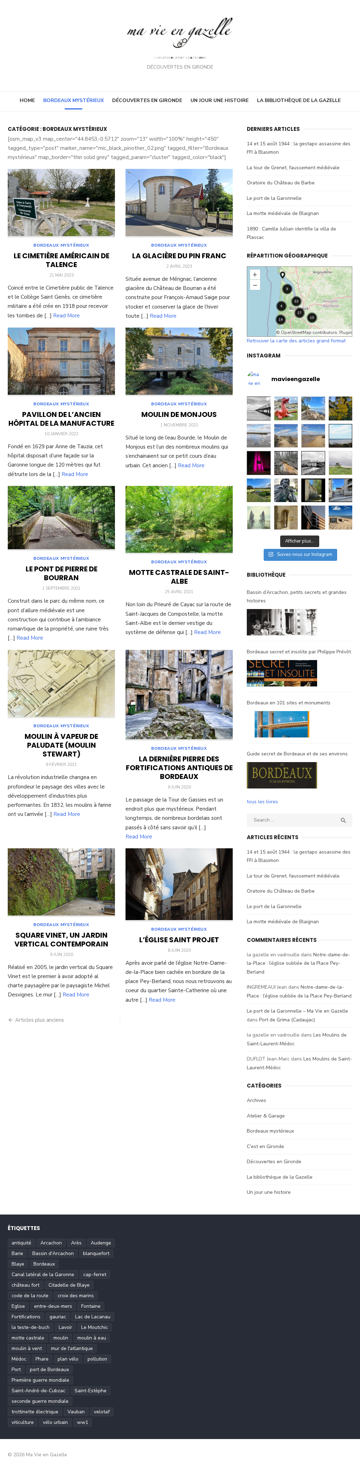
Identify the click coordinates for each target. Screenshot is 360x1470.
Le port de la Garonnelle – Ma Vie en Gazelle (297, 1011)
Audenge (101, 1243)
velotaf (102, 1411)
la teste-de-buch (31, 1327)
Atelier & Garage (266, 1116)
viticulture (23, 1422)
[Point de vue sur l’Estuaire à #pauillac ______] (259, 518)
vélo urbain (55, 1422)
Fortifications (26, 1316)
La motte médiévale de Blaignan (283, 213)
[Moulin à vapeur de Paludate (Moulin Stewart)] (61, 684)
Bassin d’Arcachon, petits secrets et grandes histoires (297, 596)
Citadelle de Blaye (69, 1285)
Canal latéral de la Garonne (43, 1274)
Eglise (18, 1306)
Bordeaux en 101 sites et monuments (288, 702)
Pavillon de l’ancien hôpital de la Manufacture (61, 419)
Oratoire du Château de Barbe (281, 182)
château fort (25, 1285)
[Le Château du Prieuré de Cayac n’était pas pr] (313, 490)
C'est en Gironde (265, 1146)
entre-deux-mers (53, 1306)
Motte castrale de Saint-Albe (179, 577)
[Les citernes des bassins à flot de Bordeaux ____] (259, 463)
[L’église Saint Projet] (179, 884)
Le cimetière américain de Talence (61, 260)
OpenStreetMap (296, 332)
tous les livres (262, 801)
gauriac (58, 1316)
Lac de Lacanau (92, 1316)
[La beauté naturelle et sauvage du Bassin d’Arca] (286, 436)
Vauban (76, 1411)
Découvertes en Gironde (147, 100)
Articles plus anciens (39, 1020)
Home (27, 100)
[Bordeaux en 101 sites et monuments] (282, 726)
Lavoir (65, 1327)
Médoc (19, 1359)
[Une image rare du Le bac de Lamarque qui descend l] (341, 436)
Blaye (18, 1264)
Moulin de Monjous (179, 414)
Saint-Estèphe (91, 1390)
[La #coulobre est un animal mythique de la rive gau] (286, 408)
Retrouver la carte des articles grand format (296, 340)
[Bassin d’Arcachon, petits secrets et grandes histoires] (282, 624)
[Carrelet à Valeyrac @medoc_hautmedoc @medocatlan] (341, 463)
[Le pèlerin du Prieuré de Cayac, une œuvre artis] (286, 490)
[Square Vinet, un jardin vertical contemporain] (61, 882)
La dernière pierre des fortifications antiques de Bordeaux (179, 767)
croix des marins (76, 1295)
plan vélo (68, 1359)
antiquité (21, 1243)
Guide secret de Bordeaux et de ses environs (297, 753)
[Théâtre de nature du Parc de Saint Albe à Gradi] (259, 490)
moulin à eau (91, 1338)
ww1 (82, 1422)
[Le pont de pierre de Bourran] (61, 518)
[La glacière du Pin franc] (179, 203)
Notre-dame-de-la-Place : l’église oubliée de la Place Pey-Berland (298, 963)
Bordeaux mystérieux (73, 100)
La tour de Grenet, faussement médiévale (293, 167)
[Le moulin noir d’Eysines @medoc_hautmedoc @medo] (313, 463)
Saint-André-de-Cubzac (38, 1390)
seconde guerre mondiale (40, 1401)
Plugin (345, 332)
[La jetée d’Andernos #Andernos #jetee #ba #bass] (259, 408)
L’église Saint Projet (179, 940)
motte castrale (28, 1338)
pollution (97, 1359)
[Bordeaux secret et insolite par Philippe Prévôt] (282, 675)
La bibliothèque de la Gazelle (299, 100)
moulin (60, 1338)
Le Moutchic (94, 1327)
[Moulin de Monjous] (179, 362)
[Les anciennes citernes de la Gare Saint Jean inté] (341, 490)
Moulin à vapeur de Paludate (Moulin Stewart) (61, 745)
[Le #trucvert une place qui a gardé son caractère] (341, 518)
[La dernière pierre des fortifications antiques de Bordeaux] (179, 695)
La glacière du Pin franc (179, 256)
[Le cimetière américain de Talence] (61, 203)
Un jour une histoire (220, 100)
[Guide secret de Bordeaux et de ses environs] (282, 777)
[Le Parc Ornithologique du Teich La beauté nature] (259, 436)
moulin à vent (27, 1348)
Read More (66, 315)
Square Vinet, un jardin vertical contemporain (61, 939)
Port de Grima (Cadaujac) (287, 1019)
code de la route (30, 1295)
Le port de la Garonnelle (274, 198)
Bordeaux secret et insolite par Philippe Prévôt (299, 651)
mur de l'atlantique (72, 1348)
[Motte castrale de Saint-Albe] (179, 520)
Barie (17, 1253)
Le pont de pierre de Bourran (61, 573)
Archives (256, 1100)
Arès (76, 1243)
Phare (42, 1359)
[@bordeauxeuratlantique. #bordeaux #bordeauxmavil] (313, 518)
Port (16, 1369)
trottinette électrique (35, 1411)
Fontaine (91, 1306)
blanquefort (96, 1253)
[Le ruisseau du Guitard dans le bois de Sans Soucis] (286, 463)
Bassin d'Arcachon (53, 1253)
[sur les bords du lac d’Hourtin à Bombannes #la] (313, 408)
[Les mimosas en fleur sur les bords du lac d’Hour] (341, 408)
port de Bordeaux (49, 1369)
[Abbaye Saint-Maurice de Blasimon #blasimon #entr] (286, 518)
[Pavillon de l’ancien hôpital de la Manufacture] (61, 362)
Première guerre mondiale (40, 1380)
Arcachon (51, 1243)
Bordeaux (44, 1264)
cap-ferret (94, 1274)
